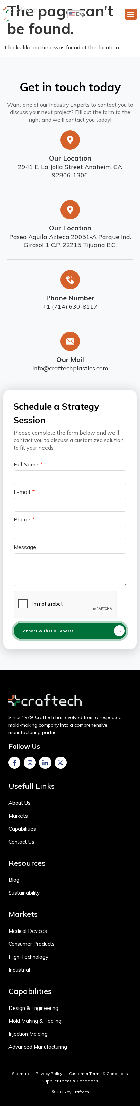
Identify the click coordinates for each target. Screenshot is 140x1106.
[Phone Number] (70, 279)
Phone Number (70, 297)
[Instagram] (30, 763)
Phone (23, 520)
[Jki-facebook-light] (14, 763)
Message (25, 547)
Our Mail (70, 359)
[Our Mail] (70, 341)
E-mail (22, 492)
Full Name (27, 464)
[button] (131, 14)
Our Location (70, 158)
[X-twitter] (61, 763)
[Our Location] (70, 140)
